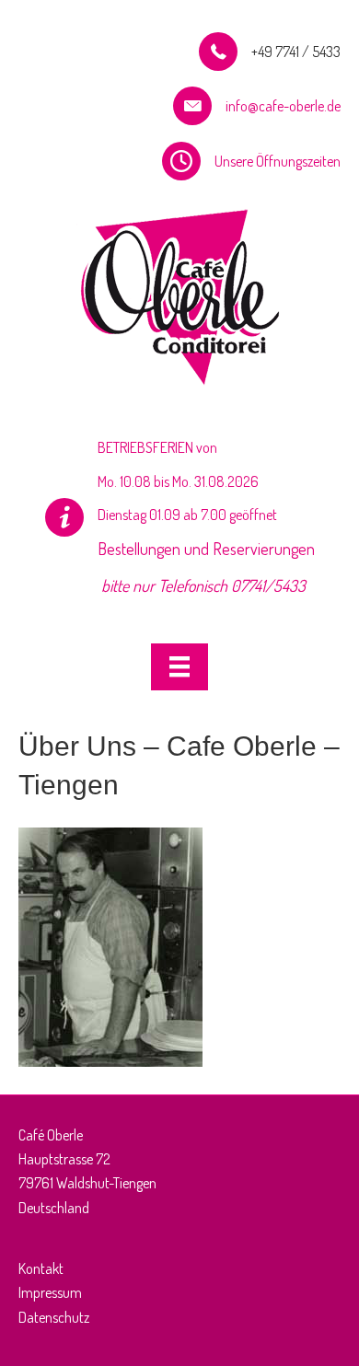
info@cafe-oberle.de (283, 106)
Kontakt (41, 1268)
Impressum (50, 1292)
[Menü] (179, 666)
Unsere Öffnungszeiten (277, 161)
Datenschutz (53, 1317)
